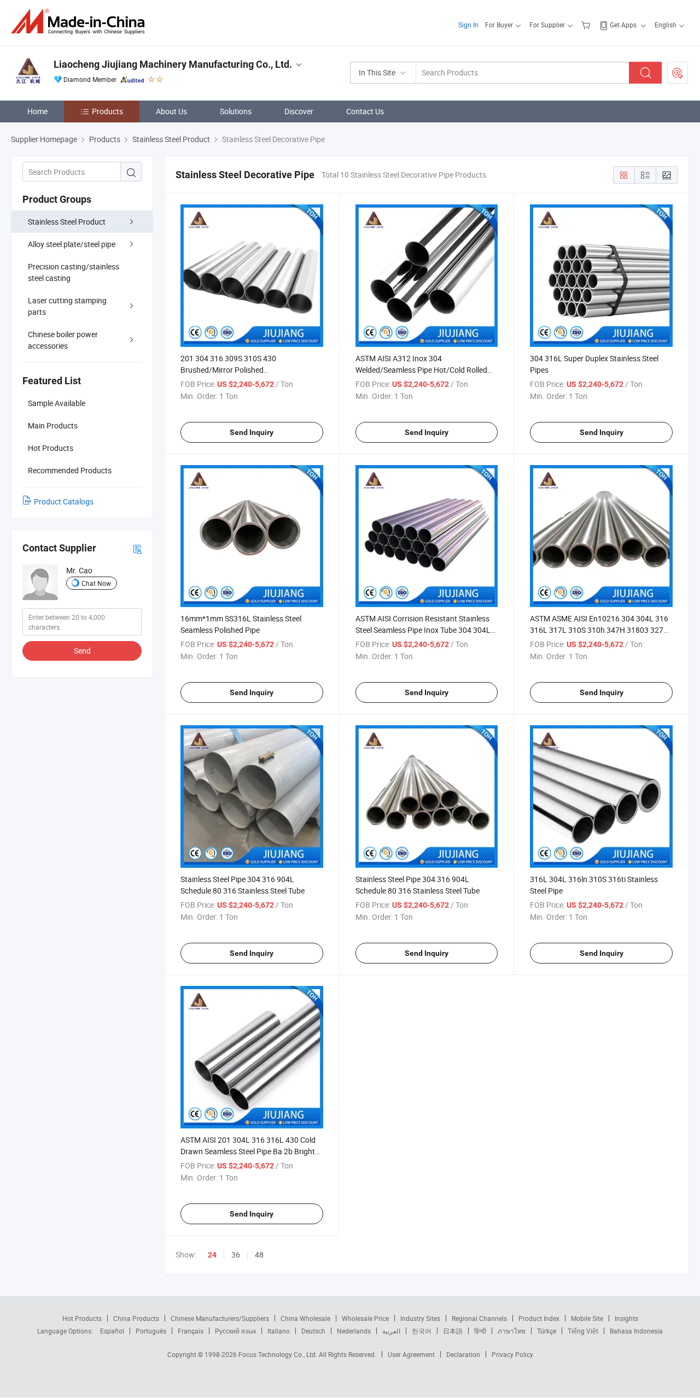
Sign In (468, 24)
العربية (391, 1330)
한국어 (421, 1330)
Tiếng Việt (583, 1330)
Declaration (463, 1354)
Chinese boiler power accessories (63, 340)
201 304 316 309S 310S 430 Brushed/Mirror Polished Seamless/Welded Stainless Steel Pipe (243, 369)
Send (82, 650)
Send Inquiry (251, 432)
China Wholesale (305, 1318)
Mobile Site (587, 1318)
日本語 (453, 1330)
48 (259, 1254)
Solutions (236, 111)
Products (107, 111)
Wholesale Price (365, 1318)
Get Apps (623, 24)
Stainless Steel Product (67, 221)
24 (212, 1254)
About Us (171, 111)
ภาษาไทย (512, 1330)
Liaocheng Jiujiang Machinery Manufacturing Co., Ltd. (173, 64)
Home (37, 111)
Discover (298, 111)
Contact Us (365, 111)
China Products (136, 1318)
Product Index (538, 1318)
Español (112, 1330)
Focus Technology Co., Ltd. (278, 1354)
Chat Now (96, 583)
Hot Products (82, 1318)
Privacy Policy (512, 1354)
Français (190, 1330)
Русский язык (235, 1330)
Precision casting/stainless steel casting (73, 272)
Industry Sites (420, 1318)
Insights (626, 1318)
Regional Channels (479, 1318)
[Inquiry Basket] (587, 24)
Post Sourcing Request (677, 73)
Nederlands (354, 1330)
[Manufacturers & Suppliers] (81, 21)
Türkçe (546, 1330)
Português (151, 1330)
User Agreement (411, 1354)
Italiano (278, 1330)
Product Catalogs (64, 501)
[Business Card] (137, 548)
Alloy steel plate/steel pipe (71, 244)
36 (235, 1254)
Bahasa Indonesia (636, 1330)
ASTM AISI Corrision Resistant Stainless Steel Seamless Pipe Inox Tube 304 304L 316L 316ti (423, 630)
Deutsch (313, 1330)
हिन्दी (480, 1330)
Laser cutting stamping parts (67, 306)
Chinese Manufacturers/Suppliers (220, 1318)
